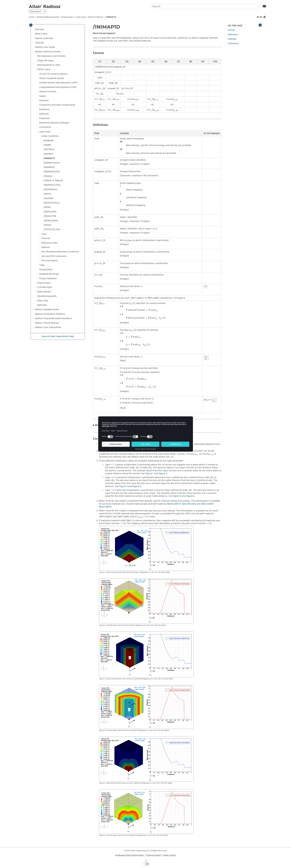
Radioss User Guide (45, 47)
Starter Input (67, 17)
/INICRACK (48, 149)
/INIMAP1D (111, 17)
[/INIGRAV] (258, 17)
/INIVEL (47, 207)
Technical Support (153, 855)
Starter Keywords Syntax (51, 78)
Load (43, 234)
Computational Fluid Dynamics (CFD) (57, 87)
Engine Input (43, 282)
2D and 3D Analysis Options (53, 73)
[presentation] (205, 287)
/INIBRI (47, 145)
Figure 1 (149, 473)
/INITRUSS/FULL (51, 202)
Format (231, 30)
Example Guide (47, 309)
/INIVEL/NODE (50, 220)
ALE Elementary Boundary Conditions (60, 251)
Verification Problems (50, 314)
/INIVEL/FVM (49, 216)
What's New (41, 33)
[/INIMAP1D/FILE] (261, 17)
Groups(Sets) (45, 269)
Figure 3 (123, 486)
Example (232, 39)
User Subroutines (48, 327)
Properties (44, 118)
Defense (45, 247)
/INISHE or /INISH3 (53, 180)
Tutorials (39, 42)
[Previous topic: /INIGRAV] (258, 17)
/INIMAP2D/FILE (51, 171)
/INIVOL (47, 225)
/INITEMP (48, 198)
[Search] (257, 7)
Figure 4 (137, 486)
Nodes (42, 96)
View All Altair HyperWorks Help (58, 336)
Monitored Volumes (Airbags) (54, 122)
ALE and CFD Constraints (53, 256)
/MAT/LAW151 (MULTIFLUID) (181, 503)
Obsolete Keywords (47, 296)
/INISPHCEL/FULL (52, 185)
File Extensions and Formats (51, 56)
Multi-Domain (44, 291)
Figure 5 (177, 496)
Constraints (45, 127)
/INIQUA (47, 176)
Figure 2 (163, 473)
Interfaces (44, 109)
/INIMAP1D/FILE (51, 162)
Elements (44, 100)
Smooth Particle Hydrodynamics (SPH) (58, 82)
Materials (44, 113)
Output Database (48, 278)
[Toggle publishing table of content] (30, 25)
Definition (42, 305)
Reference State (49, 242)
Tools (42, 265)
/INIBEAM (48, 140)
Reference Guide (48, 17)
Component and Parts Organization (57, 105)
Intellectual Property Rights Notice (129, 855)
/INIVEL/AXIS (50, 211)
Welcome (39, 29)
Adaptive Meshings (49, 274)
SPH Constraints (49, 260)
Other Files (42, 300)
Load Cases (80, 17)
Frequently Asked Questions (53, 318)
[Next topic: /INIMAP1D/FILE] (261, 17)
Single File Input (45, 60)
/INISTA (47, 193)
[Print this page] (265, 17)
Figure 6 (190, 496)
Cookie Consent (169, 855)
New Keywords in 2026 (48, 65)
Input (44, 287)
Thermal (45, 238)
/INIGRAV (48, 154)
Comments (233, 43)
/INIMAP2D (49, 167)
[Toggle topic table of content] (260, 25)
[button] (34, 29)
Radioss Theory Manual (47, 323)
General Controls (47, 91)
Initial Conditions (95, 17)
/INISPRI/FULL (50, 189)
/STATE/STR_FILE (51, 229)
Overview (44, 38)
